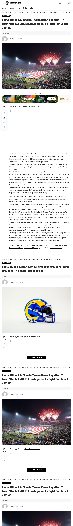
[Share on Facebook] (4, 113)
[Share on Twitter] (4, 118)
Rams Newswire (56, 248)
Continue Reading (36, 357)
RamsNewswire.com (32, 106)
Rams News (6, 15)
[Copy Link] (4, 122)
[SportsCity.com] (13, 3)
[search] (60, 3)
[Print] (4, 127)
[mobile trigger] (3, 3)
